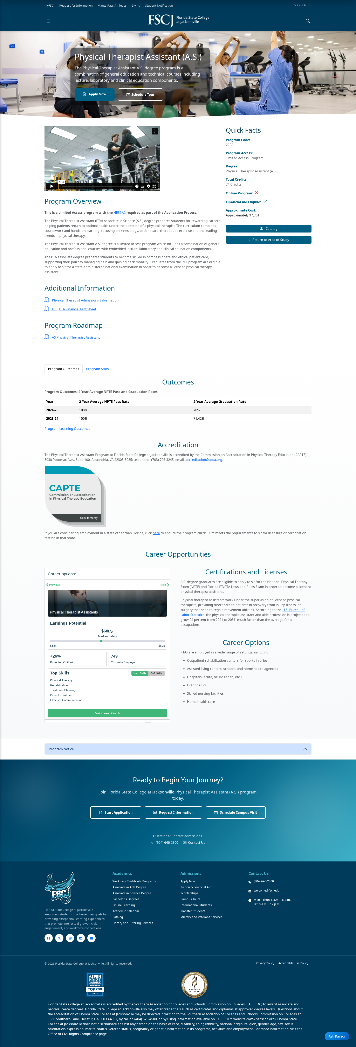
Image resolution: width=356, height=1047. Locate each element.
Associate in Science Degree (131, 893)
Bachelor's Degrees (125, 899)
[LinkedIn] (81, 938)
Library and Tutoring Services (132, 923)
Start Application (118, 812)
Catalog (271, 228)
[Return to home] (178, 21)
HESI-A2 (120, 212)
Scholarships (189, 893)
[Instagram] (70, 938)
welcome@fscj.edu (267, 890)
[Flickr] (91, 938)
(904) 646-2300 (167, 842)
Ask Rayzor (337, 1036)
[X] (59, 938)
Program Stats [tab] (97, 369)
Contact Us (196, 842)
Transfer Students (192, 911)
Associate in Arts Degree (129, 887)
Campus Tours (190, 899)
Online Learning (123, 905)
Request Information (176, 812)
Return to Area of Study (270, 239)
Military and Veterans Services (201, 917)
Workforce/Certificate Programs (134, 881)
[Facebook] (48, 938)
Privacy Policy (265, 963)
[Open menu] (48, 21)
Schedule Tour (143, 94)
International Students (196, 905)
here (156, 533)
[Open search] (308, 21)
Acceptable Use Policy (293, 963)
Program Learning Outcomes (67, 428)
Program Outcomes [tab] (63, 369)
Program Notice (61, 749)
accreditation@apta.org (203, 459)
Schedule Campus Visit (238, 812)
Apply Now (97, 94)
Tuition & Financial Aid (195, 887)
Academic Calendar (125, 911)
